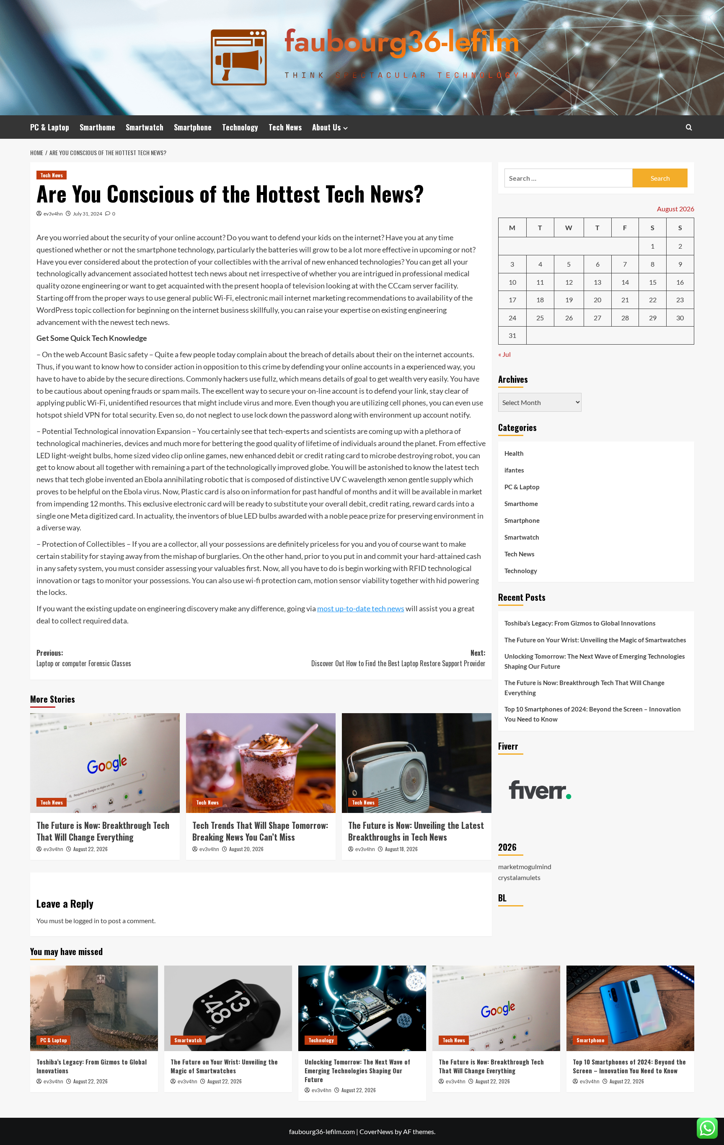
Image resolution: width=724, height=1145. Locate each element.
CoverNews (376, 1131)
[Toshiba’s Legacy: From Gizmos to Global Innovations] (94, 1008)
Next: (398, 658)
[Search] (689, 127)
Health (514, 453)
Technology (240, 127)
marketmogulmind (524, 866)
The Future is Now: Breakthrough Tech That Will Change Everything (102, 831)
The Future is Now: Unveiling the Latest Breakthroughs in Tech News (416, 831)
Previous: (83, 658)
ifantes (514, 469)
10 (512, 282)
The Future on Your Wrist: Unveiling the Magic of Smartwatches (595, 640)
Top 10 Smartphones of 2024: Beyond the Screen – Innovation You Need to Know (592, 714)
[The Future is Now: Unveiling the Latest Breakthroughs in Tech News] (416, 763)
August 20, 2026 (246, 848)
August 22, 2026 (90, 848)
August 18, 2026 (401, 848)
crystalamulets (519, 877)
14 (625, 282)
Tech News (285, 127)
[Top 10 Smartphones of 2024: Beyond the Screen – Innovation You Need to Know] (630, 1008)
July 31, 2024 (87, 213)
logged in (86, 920)
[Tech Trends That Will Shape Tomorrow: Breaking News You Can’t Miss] (261, 763)
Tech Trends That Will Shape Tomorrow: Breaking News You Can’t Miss (260, 831)
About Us (326, 127)
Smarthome (97, 127)
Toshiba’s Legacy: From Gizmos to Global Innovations (580, 623)
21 (625, 300)
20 (597, 300)
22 (653, 300)
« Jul (504, 354)
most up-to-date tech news (360, 608)
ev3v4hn (53, 213)
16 (680, 282)
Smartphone (193, 127)
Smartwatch (144, 127)
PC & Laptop (49, 127)
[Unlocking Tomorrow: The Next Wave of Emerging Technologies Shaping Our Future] (362, 1008)
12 (569, 282)
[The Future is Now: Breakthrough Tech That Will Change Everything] (105, 763)
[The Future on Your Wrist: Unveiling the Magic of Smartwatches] (228, 1008)
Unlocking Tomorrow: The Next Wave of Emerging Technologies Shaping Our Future (594, 661)
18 (540, 300)
